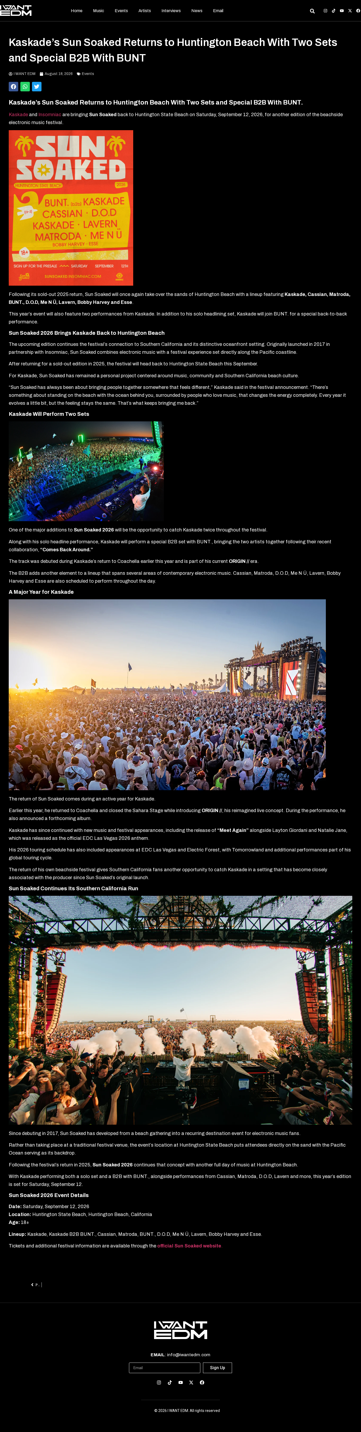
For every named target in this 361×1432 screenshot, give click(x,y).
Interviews (171, 10)
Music (98, 10)
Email (218, 10)
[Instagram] (325, 10)
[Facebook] (358, 10)
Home (76, 10)
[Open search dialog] (312, 12)
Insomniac (50, 114)
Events (121, 10)
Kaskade (18, 114)
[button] (13, 86)
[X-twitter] (350, 10)
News (196, 10)
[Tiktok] (333, 10)
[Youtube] (342, 10)
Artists (144, 10)
